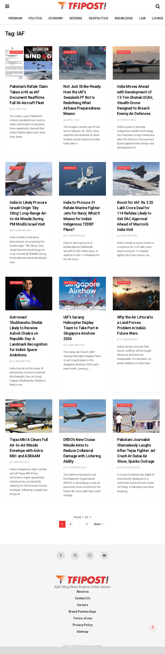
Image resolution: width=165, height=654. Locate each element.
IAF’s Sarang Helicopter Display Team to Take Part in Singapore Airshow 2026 (80, 328)
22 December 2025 (75, 467)
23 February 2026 (21, 230)
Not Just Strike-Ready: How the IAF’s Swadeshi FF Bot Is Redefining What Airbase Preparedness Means (82, 100)
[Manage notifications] (152, 627)
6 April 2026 (72, 120)
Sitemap (82, 631)
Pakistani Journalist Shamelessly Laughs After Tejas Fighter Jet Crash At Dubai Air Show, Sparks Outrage (136, 450)
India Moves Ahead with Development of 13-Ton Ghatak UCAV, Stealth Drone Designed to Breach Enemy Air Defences (135, 100)
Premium (15, 18)
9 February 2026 (128, 235)
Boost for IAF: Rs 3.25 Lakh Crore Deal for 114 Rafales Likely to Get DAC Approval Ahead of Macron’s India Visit (135, 216)
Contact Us (82, 598)
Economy (56, 18)
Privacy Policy (83, 625)
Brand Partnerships (82, 611)
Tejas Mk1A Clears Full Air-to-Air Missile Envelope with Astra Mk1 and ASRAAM (29, 448)
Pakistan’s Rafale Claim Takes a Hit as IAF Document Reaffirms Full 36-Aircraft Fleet (29, 95)
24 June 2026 (19, 109)
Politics (35, 18)
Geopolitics (98, 18)
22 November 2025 (129, 467)
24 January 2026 (74, 345)
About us (82, 591)
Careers (82, 605)
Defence (16, 52)
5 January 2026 (20, 462)
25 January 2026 (21, 361)
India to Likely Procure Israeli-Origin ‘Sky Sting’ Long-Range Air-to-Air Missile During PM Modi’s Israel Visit (28, 213)
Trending (124, 405)
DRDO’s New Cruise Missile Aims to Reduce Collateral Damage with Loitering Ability (82, 450)
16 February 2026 (75, 235)
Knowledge (124, 18)
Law (142, 18)
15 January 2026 (128, 339)
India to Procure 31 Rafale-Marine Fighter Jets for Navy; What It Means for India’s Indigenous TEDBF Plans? (81, 216)
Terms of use (82, 618)
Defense (75, 18)
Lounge (158, 18)
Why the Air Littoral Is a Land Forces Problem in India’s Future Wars (135, 325)
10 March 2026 (127, 120)
